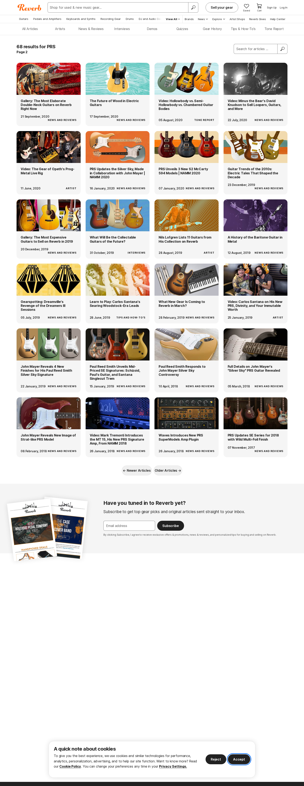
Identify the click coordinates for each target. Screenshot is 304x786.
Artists (60, 29)
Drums (130, 18)
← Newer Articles (137, 470)
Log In (283, 7)
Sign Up (272, 7)
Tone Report (274, 29)
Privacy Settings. (173, 766)
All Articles (30, 29)
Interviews (122, 29)
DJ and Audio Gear (151, 18)
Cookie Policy (70, 766)
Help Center (277, 19)
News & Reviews (91, 29)
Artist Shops (237, 19)
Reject (216, 759)
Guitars (23, 18)
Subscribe (170, 526)
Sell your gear (222, 7)
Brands (189, 19)
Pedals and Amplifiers (47, 18)
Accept (239, 759)
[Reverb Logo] (29, 7)
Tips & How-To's (243, 29)
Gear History (212, 29)
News (201, 19)
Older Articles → (168, 470)
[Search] (193, 7)
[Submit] (282, 49)
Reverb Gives (257, 19)
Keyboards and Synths (81, 18)
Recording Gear (111, 18)
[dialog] (152, 759)
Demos (152, 29)
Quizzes (182, 29)
